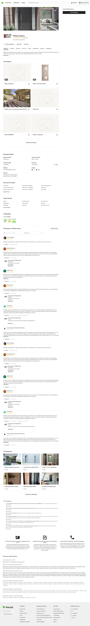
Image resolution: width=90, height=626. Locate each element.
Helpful (6, 244)
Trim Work (33, 597)
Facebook (74, 613)
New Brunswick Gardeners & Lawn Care (32, 590)
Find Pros (8, 2)
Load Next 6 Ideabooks (31, 494)
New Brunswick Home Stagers (49, 590)
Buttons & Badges (40, 621)
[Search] (29, 2)
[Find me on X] (34, 169)
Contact (55, 619)
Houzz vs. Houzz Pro (41, 611)
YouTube (74, 615)
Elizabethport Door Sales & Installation (61, 583)
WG (5, 285)
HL (4, 271)
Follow (56, 164)
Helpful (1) (7, 257)
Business (18, 48)
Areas (29, 48)
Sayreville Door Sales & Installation (70, 582)
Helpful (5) (7, 339)
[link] (11, 266)
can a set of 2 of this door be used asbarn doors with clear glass (26, 521)
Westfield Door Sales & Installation (25, 583)
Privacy (21, 613)
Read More (5, 55)
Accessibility (56, 615)
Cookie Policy (23, 617)
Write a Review (54, 228)
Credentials (35, 48)
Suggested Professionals (58, 613)
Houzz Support (56, 617)
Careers (21, 611)
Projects (12, 48)
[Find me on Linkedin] (36, 169)
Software (16, 2)
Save (27, 44)
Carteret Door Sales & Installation (10, 582)
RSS (73, 617)
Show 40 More (6, 207)
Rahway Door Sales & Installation (55, 582)
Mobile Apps (22, 619)
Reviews (42, 48)
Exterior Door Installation (19, 597)
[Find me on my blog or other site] (39, 169)
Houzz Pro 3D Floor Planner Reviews (45, 617)
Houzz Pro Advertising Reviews (43, 615)
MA (5, 248)
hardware (14, 516)
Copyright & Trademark (25, 621)
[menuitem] (9, 3)
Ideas (23, 2)
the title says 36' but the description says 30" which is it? (24, 508)
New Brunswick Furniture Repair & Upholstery (13, 590)
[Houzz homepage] (2, 2)
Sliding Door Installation (8, 597)
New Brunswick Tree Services (53, 592)
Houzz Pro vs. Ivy (40, 613)
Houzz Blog (75, 609)
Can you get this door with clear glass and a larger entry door (25, 525)
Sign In (54, 621)
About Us (6, 48)
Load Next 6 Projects (31, 142)
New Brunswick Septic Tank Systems (19, 592)
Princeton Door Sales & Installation (40, 582)
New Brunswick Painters (61, 590)
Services (24, 48)
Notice (25, 613)
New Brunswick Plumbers (73, 590)
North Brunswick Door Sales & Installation (43, 583)
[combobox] (48, 2)
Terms (21, 615)
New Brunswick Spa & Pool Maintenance (37, 592)
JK (4, 306)
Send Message (74, 12)
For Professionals (40, 609)
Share (19, 44)
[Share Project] (28, 83)
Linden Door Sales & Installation (25, 582)
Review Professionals (58, 611)
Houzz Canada (56, 609)
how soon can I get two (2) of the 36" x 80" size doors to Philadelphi (26, 503)
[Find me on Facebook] (32, 169)
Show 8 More (6, 191)
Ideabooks (48, 48)
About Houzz (22, 609)
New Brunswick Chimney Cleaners (68, 592)
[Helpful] (4, 244)
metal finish (14, 513)
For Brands (39, 619)
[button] (31, 219)
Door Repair (28, 597)
